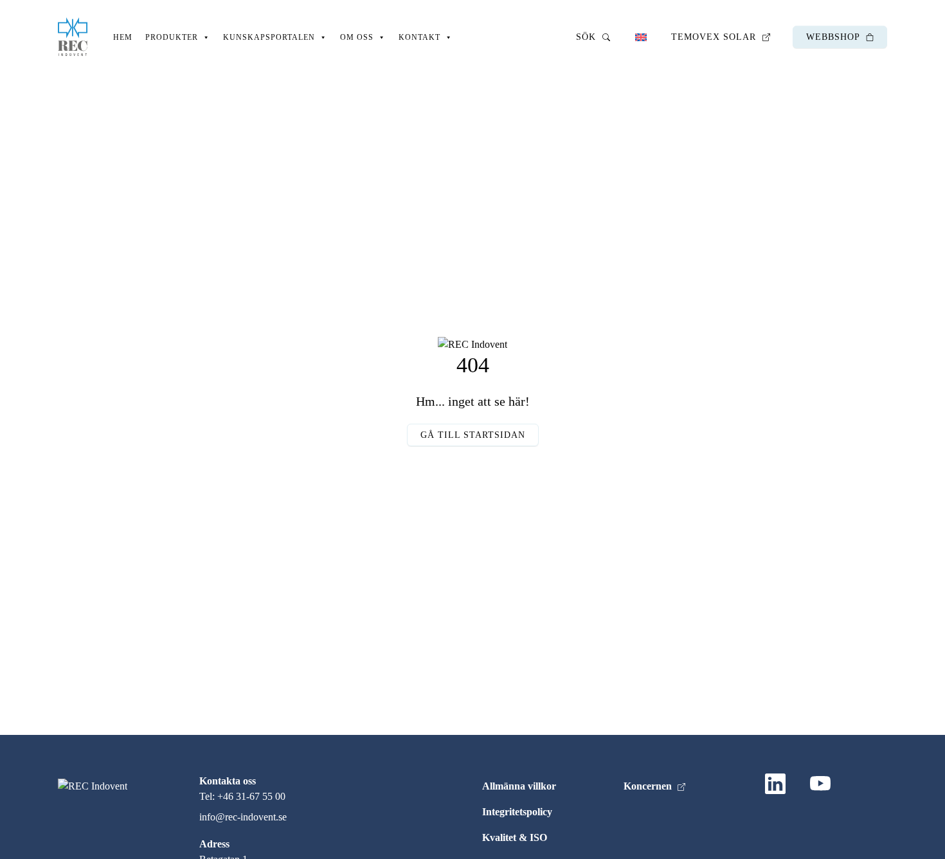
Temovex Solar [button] (715, 37)
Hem (122, 37)
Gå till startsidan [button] (472, 435)
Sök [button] (587, 37)
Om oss (357, 37)
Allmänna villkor (519, 786)
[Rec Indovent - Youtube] (823, 786)
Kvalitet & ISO (514, 837)
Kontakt (419, 37)
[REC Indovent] (72, 36)
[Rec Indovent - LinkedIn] (778, 786)
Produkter (171, 37)
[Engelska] (640, 37)
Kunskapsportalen (269, 37)
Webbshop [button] (834, 37)
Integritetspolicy (517, 811)
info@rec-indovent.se (243, 816)
